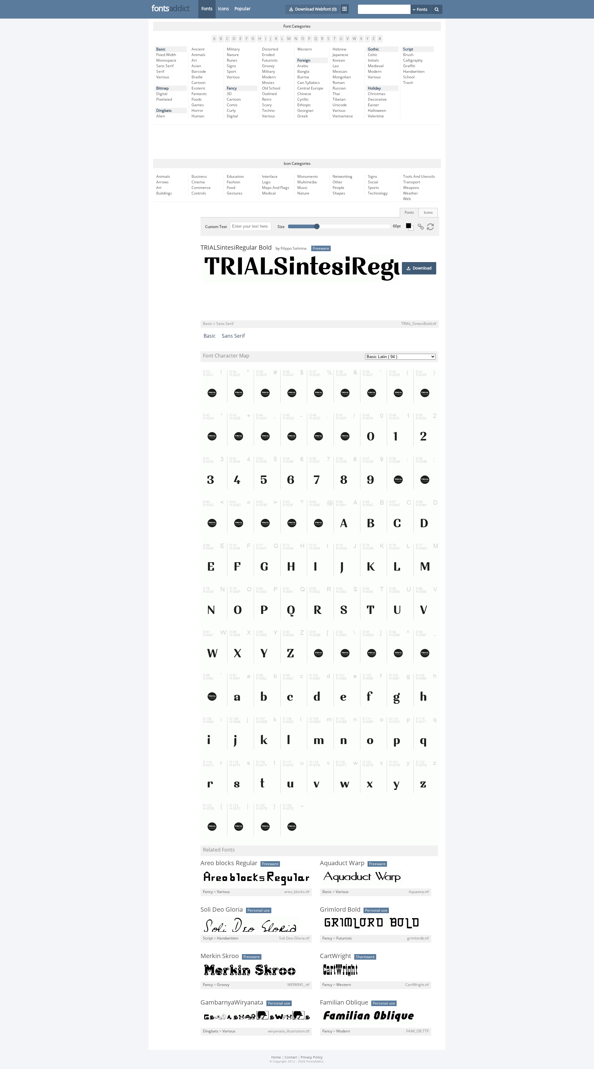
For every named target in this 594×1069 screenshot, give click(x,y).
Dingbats (164, 110)
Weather (410, 193)
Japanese (340, 55)
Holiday (374, 88)
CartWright (335, 956)
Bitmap (162, 88)
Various (162, 77)
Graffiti (409, 66)
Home (276, 1057)
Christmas (376, 94)
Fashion (233, 182)
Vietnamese (343, 116)
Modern (269, 77)
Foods (197, 99)
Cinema (198, 182)
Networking (342, 176)
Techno (268, 110)
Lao (336, 66)
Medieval (376, 66)
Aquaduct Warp (342, 863)
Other (337, 182)
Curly (231, 110)
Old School (271, 88)
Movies (268, 83)
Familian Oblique (344, 1002)
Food (231, 188)
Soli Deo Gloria (221, 909)
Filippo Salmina (294, 248)
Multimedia (307, 182)
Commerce (201, 188)
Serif (160, 71)
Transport (411, 182)
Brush (408, 55)
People (338, 188)
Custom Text (216, 227)
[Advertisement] (297, 142)
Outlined (269, 94)
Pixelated (164, 99)
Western (304, 49)
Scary (267, 105)
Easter (373, 105)
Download (422, 268)
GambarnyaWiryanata (231, 1002)
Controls (199, 193)
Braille (197, 77)
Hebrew (339, 49)
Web (407, 199)
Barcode (199, 71)
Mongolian (342, 77)
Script (408, 49)
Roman (339, 83)
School (409, 77)
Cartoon (198, 83)
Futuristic (270, 60)
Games (198, 105)
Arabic (302, 66)
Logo (266, 182)
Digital (161, 94)
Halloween (377, 110)
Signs (231, 66)
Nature (233, 55)
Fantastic (199, 94)
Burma (303, 77)
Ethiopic (304, 105)
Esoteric (198, 88)
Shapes (339, 193)
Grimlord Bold (340, 909)
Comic (232, 105)
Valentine (376, 116)
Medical (269, 193)
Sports (373, 188)
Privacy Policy (312, 1057)
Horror (197, 110)
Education (235, 176)
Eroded (268, 55)
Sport (231, 71)
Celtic (372, 55)
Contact (291, 1057)
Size (281, 227)
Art (194, 60)
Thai (336, 94)
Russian (339, 88)
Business (199, 176)
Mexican (340, 71)
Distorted (270, 49)
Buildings (164, 193)
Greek (302, 116)
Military (233, 49)
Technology (378, 193)
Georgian (305, 110)
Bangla (303, 71)
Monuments (307, 176)
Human (198, 116)
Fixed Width (166, 55)
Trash (408, 83)
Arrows (162, 182)
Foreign (303, 60)
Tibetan (339, 99)
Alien (160, 116)
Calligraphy (413, 60)
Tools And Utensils (419, 176)
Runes (232, 60)
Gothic (373, 49)
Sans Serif (165, 66)
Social (373, 182)
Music (302, 188)
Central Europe (310, 88)
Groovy (268, 66)
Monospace (166, 60)
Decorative (377, 99)
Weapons (411, 188)
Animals (198, 55)
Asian (196, 66)
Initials (373, 60)
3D (229, 94)
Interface (270, 176)
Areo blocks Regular (228, 863)
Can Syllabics (308, 83)
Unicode (340, 105)
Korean (339, 60)
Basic (161, 49)
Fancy (232, 88)
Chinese (304, 94)
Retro (266, 99)
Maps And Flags (275, 188)
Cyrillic (303, 99)
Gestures (235, 193)
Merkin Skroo (219, 956)
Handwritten (413, 71)
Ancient (198, 49)
